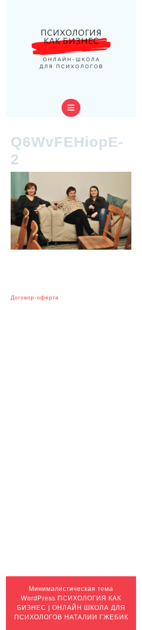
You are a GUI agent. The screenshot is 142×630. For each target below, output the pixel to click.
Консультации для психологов (49, 517)
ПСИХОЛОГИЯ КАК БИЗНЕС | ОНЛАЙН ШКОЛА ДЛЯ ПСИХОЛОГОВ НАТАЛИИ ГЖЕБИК (71, 608)
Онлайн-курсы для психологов (50, 541)
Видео (19, 480)
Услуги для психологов (40, 554)
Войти (18, 400)
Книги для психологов (39, 505)
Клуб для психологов (38, 492)
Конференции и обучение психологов (59, 529)
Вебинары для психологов (45, 468)
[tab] (71, 108)
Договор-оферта (35, 297)
